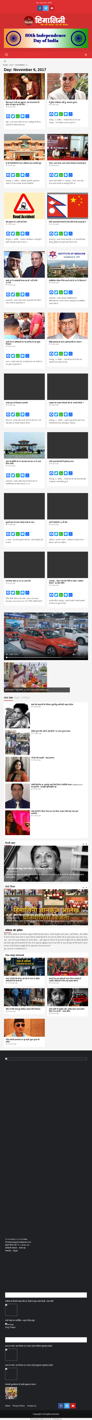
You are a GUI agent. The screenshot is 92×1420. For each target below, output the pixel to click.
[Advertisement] (48, 1275)
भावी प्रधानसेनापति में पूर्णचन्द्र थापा (61, 461)
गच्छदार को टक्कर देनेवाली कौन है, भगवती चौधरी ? (66, 403)
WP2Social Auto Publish (37, 1419)
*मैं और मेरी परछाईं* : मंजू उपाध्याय (42, 758)
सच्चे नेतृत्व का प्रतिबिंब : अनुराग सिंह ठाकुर (20, 1320)
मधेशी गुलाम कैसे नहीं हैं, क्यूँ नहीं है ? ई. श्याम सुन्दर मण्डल (50, 731)
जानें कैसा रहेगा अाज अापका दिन (18, 581)
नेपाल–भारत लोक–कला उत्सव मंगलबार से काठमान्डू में (67, 163)
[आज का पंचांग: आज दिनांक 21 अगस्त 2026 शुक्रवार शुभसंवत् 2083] (11, 1374)
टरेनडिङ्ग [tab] (25, 697)
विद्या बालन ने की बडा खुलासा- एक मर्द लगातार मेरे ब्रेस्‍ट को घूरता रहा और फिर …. (22, 103)
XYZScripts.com (57, 1419)
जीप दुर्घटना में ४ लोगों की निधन (16, 222)
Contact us (31, 1406)
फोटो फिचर (10, 886)
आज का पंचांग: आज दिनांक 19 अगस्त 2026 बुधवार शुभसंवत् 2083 (25, 690)
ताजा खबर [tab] (8, 697)
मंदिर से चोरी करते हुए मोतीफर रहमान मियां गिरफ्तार (23, 1009)
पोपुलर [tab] (17, 697)
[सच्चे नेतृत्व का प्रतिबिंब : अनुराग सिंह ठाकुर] (11, 1329)
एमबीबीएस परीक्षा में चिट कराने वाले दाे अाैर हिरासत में (67, 280)
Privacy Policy (19, 1406)
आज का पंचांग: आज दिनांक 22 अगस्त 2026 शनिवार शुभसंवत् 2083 (28, 1346)
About (7, 1406)
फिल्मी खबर (10, 843)
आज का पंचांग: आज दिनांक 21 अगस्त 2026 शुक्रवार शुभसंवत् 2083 (29, 1365)
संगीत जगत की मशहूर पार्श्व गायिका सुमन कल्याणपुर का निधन (29, 868)
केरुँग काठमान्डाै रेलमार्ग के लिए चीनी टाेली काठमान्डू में (67, 222)
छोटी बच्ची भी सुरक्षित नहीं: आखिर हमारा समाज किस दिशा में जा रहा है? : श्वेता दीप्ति (66, 1010)
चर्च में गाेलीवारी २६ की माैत (58, 522)
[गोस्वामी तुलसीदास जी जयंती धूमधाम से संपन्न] (11, 1393)
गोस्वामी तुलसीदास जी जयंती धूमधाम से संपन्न (20, 1384)
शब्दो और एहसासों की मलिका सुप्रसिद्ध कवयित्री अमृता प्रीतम (52, 704)
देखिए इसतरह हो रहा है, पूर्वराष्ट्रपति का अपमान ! (65, 342)
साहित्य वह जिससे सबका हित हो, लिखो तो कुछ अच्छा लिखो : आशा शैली (29, 1301)
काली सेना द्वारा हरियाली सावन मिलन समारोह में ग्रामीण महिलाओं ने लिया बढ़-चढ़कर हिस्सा (65, 980)
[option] (37, 677)
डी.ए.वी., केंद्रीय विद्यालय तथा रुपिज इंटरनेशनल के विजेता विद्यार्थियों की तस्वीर (36, 915)
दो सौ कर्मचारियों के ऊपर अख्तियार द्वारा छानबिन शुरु (23, 163)
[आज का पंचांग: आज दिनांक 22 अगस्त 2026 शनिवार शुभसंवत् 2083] (11, 1355)
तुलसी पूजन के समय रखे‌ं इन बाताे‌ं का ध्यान (20, 522)
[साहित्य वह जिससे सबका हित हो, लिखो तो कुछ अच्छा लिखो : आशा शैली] (11, 1310)
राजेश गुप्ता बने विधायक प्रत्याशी (18, 403)
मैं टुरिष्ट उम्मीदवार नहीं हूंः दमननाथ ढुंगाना (63, 102)
